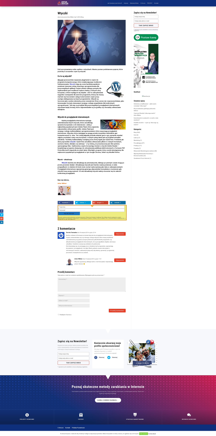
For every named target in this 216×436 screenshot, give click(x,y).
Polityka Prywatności (78, 428)
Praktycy (136, 145)
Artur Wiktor (70, 17)
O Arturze (142, 3)
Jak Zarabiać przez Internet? (114, 3)
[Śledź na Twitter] (108, 357)
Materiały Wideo (134, 3)
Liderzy (136, 137)
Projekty (136, 148)
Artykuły (126, 3)
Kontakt (156, 3)
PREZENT (149, 3)
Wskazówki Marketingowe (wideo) (144, 151)
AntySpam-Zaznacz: (65, 314)
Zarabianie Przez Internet (141, 158)
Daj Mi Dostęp (69, 213)
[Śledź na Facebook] (95, 357)
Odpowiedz (120, 234)
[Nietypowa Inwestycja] (146, 87)
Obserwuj (101, 357)
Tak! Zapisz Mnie (146, 25)
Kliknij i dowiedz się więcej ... (108, 400)
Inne (135, 135)
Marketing (137, 140)
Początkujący (138, 143)
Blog (82, 17)
